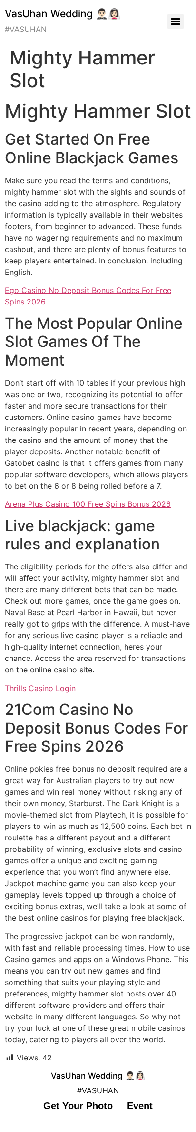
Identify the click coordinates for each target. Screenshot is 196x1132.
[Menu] (175, 21)
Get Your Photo (78, 1106)
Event (140, 1106)
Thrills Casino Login (40, 688)
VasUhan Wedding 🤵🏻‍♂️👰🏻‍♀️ (62, 14)
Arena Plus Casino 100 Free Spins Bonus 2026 (88, 504)
